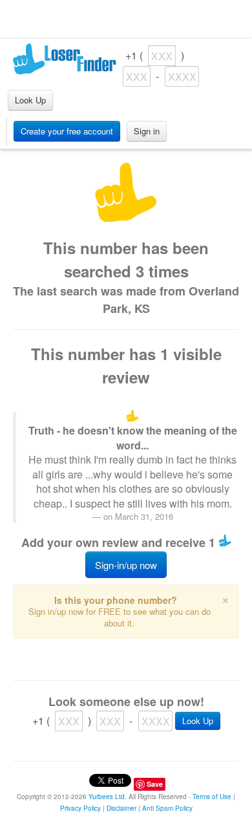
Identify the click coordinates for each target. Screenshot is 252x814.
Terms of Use (212, 796)
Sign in (147, 131)
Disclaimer (121, 808)
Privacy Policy (80, 808)
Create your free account (67, 131)
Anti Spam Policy (167, 808)
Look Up (30, 100)
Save (155, 784)
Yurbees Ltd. (108, 796)
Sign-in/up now (126, 565)
